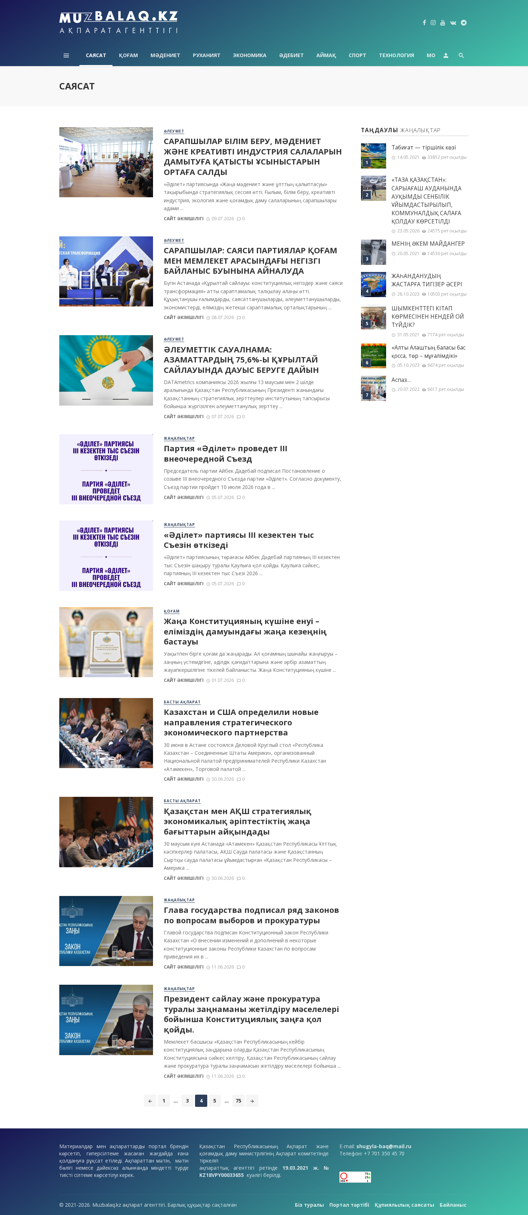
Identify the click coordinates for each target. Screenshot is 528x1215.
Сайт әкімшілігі (184, 219)
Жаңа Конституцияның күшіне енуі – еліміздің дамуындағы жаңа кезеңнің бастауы (245, 631)
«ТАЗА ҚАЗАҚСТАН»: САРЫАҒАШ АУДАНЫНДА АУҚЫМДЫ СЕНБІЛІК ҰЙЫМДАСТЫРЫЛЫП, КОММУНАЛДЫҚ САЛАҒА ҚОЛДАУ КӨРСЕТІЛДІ (427, 200)
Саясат (96, 55)
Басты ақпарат (182, 701)
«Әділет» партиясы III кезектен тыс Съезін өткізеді (239, 540)
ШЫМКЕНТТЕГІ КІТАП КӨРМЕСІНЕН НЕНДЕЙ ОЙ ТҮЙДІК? (428, 317)
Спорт (357, 55)
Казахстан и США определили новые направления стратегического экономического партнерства (241, 722)
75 (238, 1100)
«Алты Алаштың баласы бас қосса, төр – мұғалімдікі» (429, 352)
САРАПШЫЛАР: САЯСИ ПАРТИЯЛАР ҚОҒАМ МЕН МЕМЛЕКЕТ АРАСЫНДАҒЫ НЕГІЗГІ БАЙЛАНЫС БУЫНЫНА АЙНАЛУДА (250, 260)
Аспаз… (401, 380)
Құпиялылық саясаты (404, 1204)
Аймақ (326, 55)
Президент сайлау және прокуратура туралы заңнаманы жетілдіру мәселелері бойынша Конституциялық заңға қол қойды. (251, 1014)
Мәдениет (165, 55)
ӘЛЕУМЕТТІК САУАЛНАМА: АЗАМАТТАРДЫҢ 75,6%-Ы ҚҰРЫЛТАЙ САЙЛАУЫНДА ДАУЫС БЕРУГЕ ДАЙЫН (241, 360)
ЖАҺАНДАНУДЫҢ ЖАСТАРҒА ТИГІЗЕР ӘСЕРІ (427, 280)
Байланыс (453, 1204)
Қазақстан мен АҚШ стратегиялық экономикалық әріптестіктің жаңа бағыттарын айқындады (237, 821)
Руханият (207, 55)
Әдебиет (291, 55)
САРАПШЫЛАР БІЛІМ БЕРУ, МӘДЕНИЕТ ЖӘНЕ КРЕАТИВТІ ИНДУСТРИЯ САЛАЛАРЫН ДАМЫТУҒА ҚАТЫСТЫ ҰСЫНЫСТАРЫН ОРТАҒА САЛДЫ (253, 156)
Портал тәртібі (349, 1204)
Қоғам (128, 55)
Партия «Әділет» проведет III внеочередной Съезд (225, 453)
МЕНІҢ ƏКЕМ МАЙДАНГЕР (428, 244)
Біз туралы (309, 1204)
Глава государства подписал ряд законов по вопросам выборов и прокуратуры (251, 915)
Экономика (250, 55)
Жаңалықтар (179, 438)
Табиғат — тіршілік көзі (424, 147)
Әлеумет (174, 131)
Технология (396, 55)
